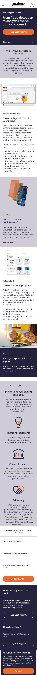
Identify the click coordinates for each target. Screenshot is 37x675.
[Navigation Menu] (3, 4)
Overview (7, 42)
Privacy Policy (15, 661)
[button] (18, 32)
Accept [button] (18, 671)
